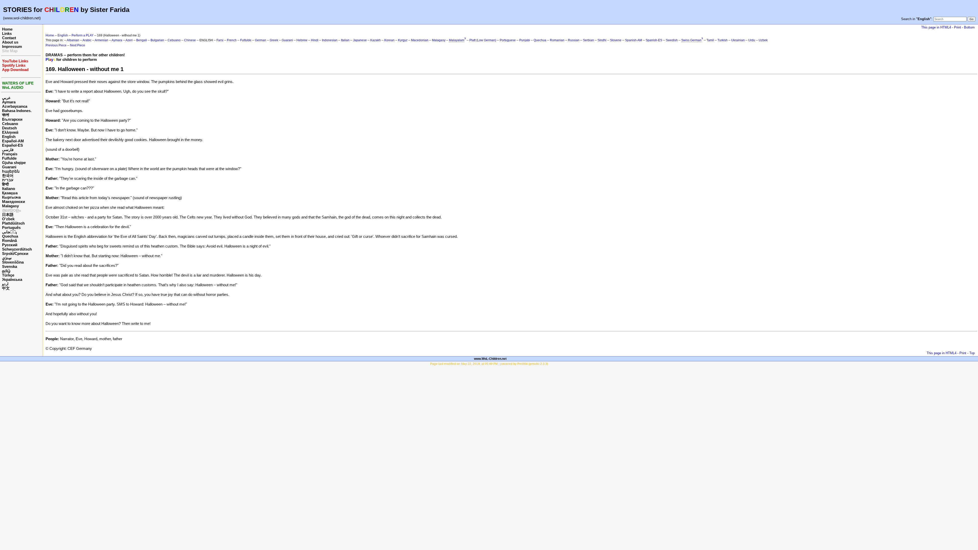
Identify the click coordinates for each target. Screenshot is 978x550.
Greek (274, 40)
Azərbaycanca (14, 106)
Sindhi (601, 40)
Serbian (588, 40)
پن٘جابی (9, 232)
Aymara (9, 102)
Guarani (9, 167)
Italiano (8, 188)
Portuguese (508, 40)
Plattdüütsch (13, 223)
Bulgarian (157, 40)
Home (7, 29)
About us (10, 42)
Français (9, 154)
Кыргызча (11, 197)
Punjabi (524, 40)
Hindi (314, 40)
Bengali (141, 40)
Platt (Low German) (482, 40)
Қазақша (10, 193)
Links (7, 33)
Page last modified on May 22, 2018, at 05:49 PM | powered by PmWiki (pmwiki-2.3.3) (489, 364)
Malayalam (456, 40)
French (232, 40)
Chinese (190, 40)
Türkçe (8, 275)
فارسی (7, 149)
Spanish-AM (633, 40)
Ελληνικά (10, 132)
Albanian (73, 40)
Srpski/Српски (15, 253)
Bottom (969, 27)
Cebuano (10, 123)
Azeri (129, 40)
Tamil (710, 40)
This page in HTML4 (936, 27)
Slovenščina (13, 262)
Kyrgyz (403, 40)
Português (11, 227)
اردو (5, 284)
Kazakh (375, 40)
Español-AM (13, 141)
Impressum (12, 46)
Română (9, 240)
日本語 (7, 214)
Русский (9, 245)
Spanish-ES (654, 40)
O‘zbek (8, 219)
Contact (9, 38)
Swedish (672, 40)
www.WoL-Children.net (490, 359)
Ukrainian (738, 40)
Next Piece (77, 45)
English (9, 136)
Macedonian (419, 40)
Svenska (9, 266)
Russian (573, 40)
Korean (389, 40)
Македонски (13, 201)
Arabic (87, 40)
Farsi (219, 40)
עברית (7, 180)
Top (972, 353)
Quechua (10, 236)
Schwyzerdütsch (17, 249)
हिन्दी (5, 184)
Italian (345, 40)
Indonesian (329, 40)
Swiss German (691, 40)
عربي (6, 97)
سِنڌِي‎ (7, 258)
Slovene (615, 40)
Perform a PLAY (82, 35)
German (260, 40)
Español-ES (12, 145)
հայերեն (11, 171)
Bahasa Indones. (17, 110)
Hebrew (301, 40)
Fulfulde (9, 158)
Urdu (751, 40)
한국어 (7, 175)
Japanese (360, 40)
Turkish (722, 40)
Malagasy (10, 206)
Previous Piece (56, 45)
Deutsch (9, 128)
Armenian (101, 40)
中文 (6, 288)
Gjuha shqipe (14, 162)
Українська (12, 279)
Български (12, 119)
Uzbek (763, 40)
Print (957, 27)
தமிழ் (6, 271)
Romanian (557, 40)
